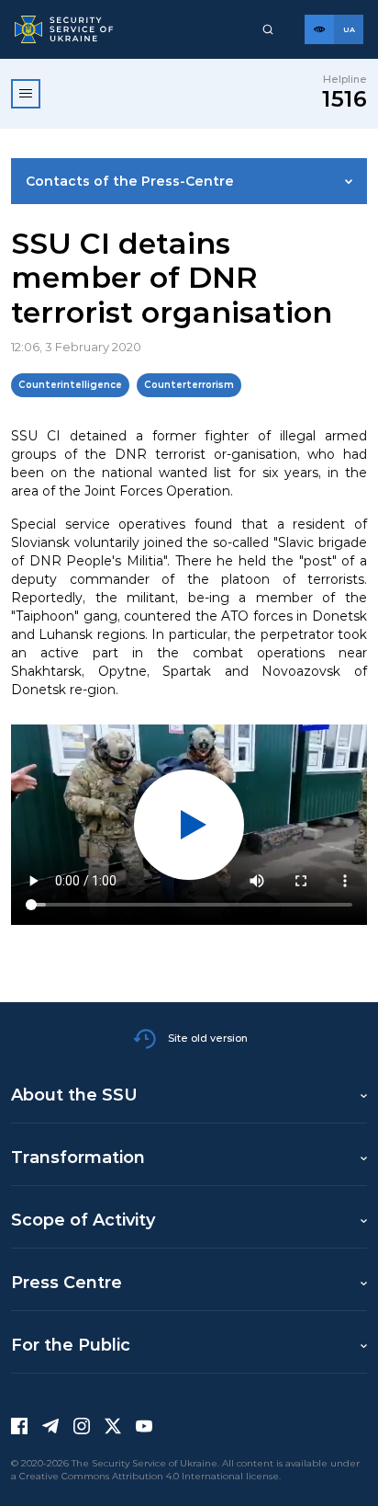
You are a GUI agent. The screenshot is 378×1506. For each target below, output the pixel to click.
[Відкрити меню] (25, 93)
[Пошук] (268, 29)
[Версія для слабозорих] (319, 29)
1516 (344, 99)
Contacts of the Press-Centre (130, 181)
